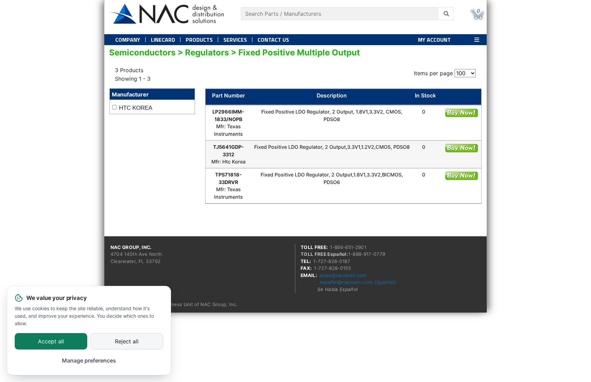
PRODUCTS (199, 40)
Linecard (163, 40)
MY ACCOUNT (434, 40)
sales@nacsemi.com (343, 275)
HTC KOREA (135, 108)
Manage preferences (89, 360)
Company (127, 40)
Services (235, 40)
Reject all (127, 341)
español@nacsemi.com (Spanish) (358, 282)
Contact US (273, 40)
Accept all (51, 341)
